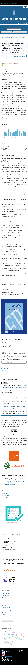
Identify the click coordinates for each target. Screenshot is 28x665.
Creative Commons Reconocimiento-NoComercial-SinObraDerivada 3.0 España (14, 415)
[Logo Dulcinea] (14, 465)
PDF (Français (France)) (20, 56)
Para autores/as (5, 595)
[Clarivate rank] (9, 546)
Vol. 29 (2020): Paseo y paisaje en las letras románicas (13, 37)
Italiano (4, 614)
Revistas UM (13, 1)
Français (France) (6, 610)
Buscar (14, 31)
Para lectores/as (5, 593)
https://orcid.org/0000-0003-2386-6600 (11, 65)
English (4, 612)
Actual (3, 26)
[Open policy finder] (14, 455)
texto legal (8, 417)
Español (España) (6, 607)
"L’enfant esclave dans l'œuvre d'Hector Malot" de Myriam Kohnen (15, 479)
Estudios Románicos (14, 18)
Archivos (10, 26)
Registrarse (20, 1)
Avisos (15, 26)
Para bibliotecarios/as (7, 597)
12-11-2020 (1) (7, 346)
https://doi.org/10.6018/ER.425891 (12, 69)
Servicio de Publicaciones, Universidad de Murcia (14, 406)
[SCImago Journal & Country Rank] (11, 534)
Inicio (2, 36)
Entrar (25, 1)
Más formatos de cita (7, 362)
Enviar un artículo (7, 621)
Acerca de (22, 26)
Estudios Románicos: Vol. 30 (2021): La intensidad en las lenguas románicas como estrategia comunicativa (15, 483)
